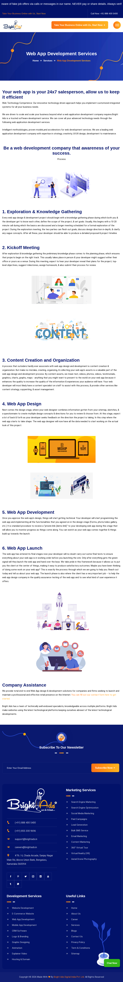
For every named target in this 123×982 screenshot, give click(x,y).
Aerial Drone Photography (84, 859)
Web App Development (23, 919)
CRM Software (19, 930)
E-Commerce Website (23, 913)
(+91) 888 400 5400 (25, 822)
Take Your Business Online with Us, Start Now (78, 25)
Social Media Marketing (82, 813)
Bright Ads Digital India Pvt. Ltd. (69, 977)
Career (74, 919)
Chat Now (112, 963)
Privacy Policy (78, 942)
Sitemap (75, 953)
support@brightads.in (26, 839)
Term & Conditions (80, 948)
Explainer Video (19, 953)
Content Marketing (80, 842)
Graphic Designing (21, 942)
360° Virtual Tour (79, 847)
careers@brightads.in (26, 847)
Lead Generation (79, 824)
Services (47, 60)
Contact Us (77, 936)
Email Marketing (79, 836)
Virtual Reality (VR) (80, 853)
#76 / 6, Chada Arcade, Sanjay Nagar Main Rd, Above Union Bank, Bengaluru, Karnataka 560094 (30, 859)
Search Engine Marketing (83, 802)
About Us (76, 913)
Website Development (23, 908)
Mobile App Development (24, 925)
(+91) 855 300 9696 (25, 830)
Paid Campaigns (79, 819)
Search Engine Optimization (85, 807)
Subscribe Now (104, 768)
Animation (17, 948)
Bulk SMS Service (79, 830)
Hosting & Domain (21, 959)
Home (36, 60)
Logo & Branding (20, 936)
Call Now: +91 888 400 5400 (104, 13)
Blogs (74, 930)
